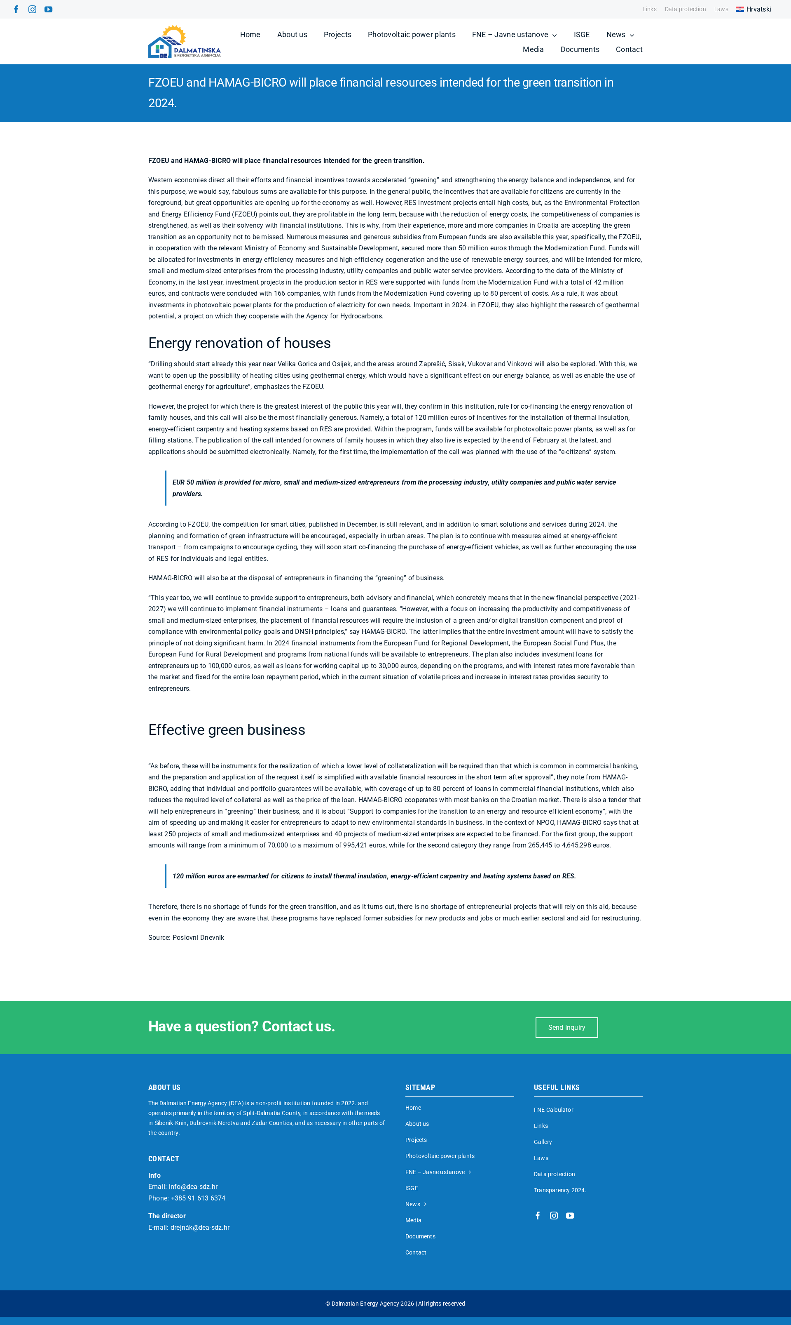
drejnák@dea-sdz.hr (200, 1227)
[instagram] (32, 9)
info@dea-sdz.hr (193, 1187)
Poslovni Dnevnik (199, 937)
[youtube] (48, 9)
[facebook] (16, 9)
